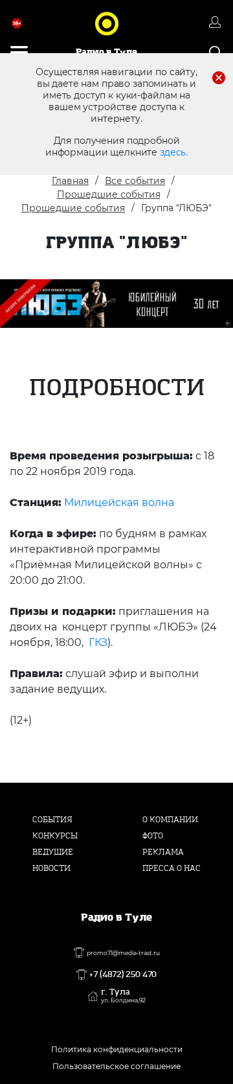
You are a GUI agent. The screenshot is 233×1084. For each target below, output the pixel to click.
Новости (51, 868)
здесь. (174, 152)
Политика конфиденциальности (117, 1049)
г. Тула (123, 996)
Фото (152, 836)
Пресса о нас (171, 868)
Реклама (163, 852)
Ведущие (52, 852)
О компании (170, 819)
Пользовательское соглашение (116, 1066)
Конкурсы (55, 836)
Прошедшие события (109, 194)
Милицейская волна (119, 502)
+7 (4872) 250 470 (123, 974)
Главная (70, 181)
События (52, 819)
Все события (135, 181)
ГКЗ (98, 642)
